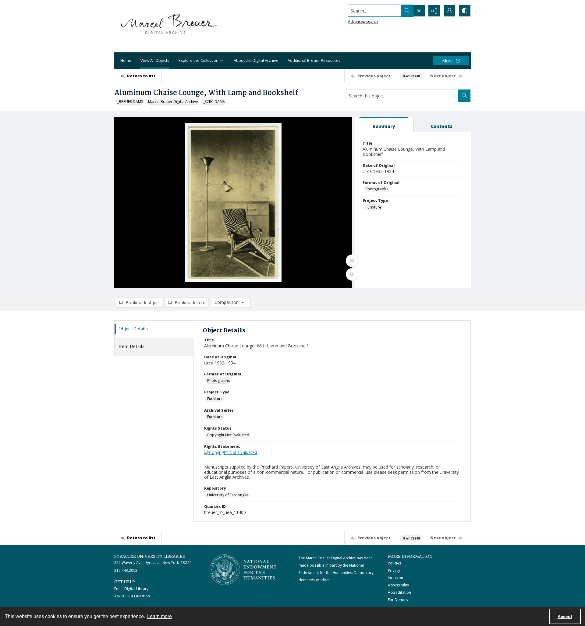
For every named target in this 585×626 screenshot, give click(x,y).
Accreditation (399, 592)
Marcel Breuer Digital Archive (173, 101)
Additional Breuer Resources (314, 60)
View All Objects (154, 60)
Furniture (373, 207)
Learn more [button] (159, 616)
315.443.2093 (125, 570)
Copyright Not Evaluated (228, 435)
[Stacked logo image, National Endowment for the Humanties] (243, 569)
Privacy (394, 570)
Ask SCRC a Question (132, 596)
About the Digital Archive (256, 60)
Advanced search (363, 21)
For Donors (398, 599)
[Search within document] (464, 96)
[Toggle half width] (352, 274)
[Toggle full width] (352, 261)
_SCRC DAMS (214, 101)
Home (125, 60)
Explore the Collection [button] (198, 60)
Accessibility (398, 585)
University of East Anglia (227, 495)
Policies (394, 563)
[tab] (384, 124)
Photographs (377, 189)
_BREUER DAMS (130, 101)
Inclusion (395, 577)
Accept (565, 616)
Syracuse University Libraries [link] (149, 556)
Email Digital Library (131, 588)
